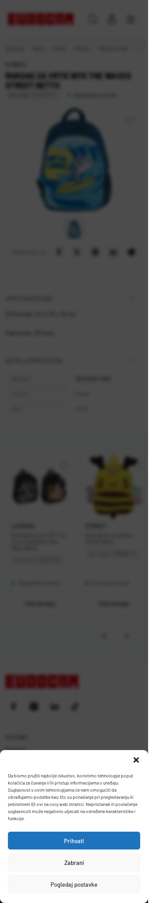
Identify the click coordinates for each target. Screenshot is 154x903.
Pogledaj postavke (74, 884)
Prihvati (74, 840)
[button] (136, 760)
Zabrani (74, 862)
